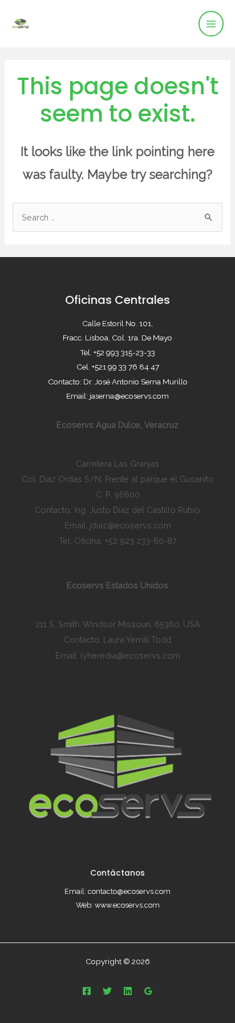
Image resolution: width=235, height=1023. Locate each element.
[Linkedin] (127, 991)
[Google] (148, 991)
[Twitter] (107, 991)
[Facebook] (86, 991)
